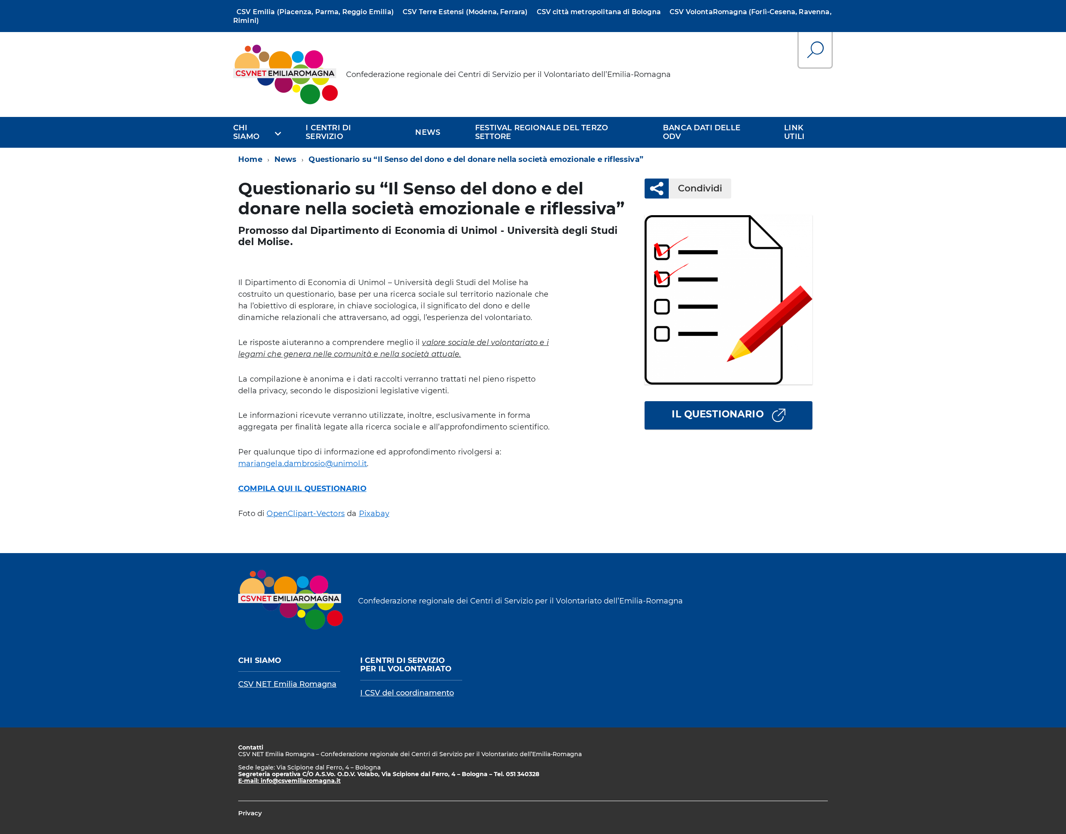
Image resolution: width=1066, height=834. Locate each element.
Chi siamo (246, 132)
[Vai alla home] (286, 74)
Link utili (794, 132)
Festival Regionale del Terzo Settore (541, 132)
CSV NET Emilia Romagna (287, 684)
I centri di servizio (328, 132)
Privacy (250, 813)
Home (250, 159)
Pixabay (374, 513)
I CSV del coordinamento (407, 692)
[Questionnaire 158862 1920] (728, 300)
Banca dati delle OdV (701, 132)
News (427, 132)
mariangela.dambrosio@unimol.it (302, 463)
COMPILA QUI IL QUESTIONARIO (302, 488)
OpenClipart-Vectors (305, 513)
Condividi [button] (700, 188)
